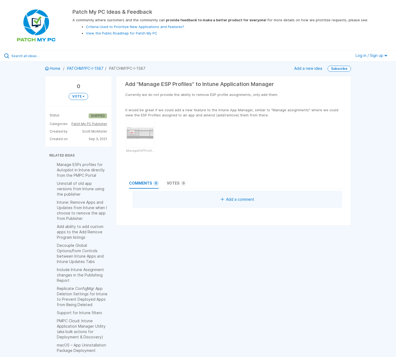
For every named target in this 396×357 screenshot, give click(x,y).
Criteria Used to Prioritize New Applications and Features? (135, 27)
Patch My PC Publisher (89, 124)
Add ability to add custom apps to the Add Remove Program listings (80, 232)
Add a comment (240, 199)
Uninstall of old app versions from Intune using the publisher (80, 188)
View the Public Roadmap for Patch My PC (121, 33)
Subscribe (339, 69)
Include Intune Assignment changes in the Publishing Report (80, 275)
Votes (176, 183)
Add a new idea (308, 68)
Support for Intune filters (79, 312)
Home (55, 68)
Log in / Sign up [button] (370, 55)
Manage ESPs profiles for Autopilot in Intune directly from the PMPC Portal (81, 170)
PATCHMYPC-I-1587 (85, 68)
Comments (143, 183)
